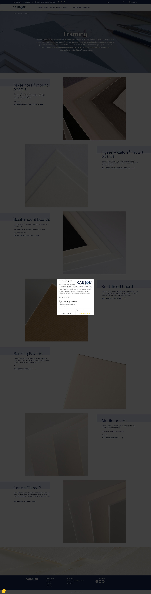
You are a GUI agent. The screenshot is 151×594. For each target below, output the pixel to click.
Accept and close (85, 313)
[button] (4, 591)
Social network (63, 306)
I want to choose (66, 313)
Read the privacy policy (64, 297)
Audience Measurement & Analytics (68, 304)
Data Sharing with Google (66, 303)
